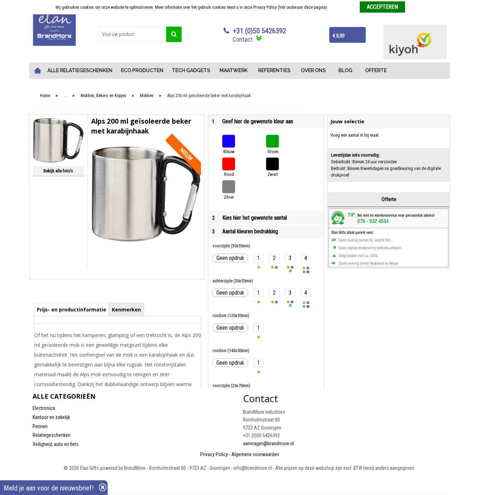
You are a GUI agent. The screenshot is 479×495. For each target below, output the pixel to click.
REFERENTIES (274, 70)
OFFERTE (376, 70)
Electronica (44, 408)
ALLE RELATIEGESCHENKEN (80, 70)
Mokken (147, 96)
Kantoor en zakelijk (51, 417)
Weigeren (415, 7)
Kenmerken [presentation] (126, 309)
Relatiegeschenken (51, 435)
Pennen (40, 426)
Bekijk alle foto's (58, 170)
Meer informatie (342, 7)
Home (38, 70)
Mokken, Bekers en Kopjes (103, 96)
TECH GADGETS (191, 70)
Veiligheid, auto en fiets (56, 444)
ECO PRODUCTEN (142, 70)
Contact (242, 39)
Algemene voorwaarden (255, 454)
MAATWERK (234, 70)
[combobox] (132, 34)
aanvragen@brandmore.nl (268, 443)
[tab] (71, 309)
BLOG (345, 70)
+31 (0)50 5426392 (259, 31)
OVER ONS (313, 70)
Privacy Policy (214, 454)
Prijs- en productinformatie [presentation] (71, 309)
